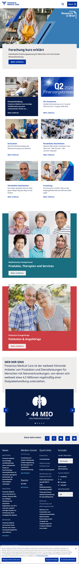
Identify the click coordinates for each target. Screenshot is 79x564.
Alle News (5, 536)
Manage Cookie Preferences (11, 560)
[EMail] (74, 438)
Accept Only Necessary (68, 560)
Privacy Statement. (43, 556)
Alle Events (24, 487)
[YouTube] (60, 438)
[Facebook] (47, 438)
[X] (54, 438)
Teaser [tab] (35, 423)
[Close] (76, 548)
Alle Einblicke (25, 473)
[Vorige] (7, 410)
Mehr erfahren (17, 62)
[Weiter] (71, 410)
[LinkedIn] (67, 438)
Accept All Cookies (52, 560)
